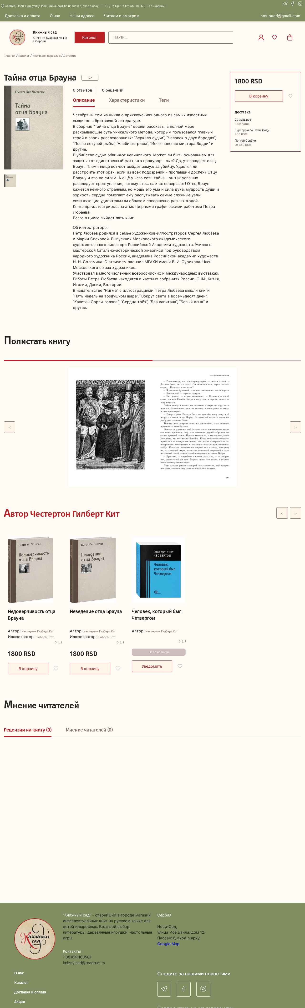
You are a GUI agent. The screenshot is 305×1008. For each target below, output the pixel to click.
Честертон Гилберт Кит (37, 631)
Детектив (69, 55)
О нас (19, 973)
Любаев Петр (45, 637)
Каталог (24, 55)
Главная (9, 55)
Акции (19, 1001)
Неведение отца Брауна (96, 611)
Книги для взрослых (46, 55)
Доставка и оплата (30, 992)
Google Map (168, 943)
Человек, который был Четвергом (157, 615)
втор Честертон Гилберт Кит (61, 513)
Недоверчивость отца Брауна (31, 615)
